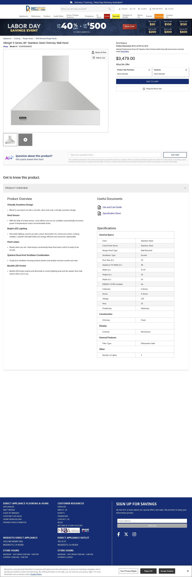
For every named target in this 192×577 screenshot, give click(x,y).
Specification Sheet (112, 213)
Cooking (17, 39)
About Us (140, 16)
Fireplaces (89, 16)
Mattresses (35, 16)
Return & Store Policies (70, 525)
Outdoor (47, 16)
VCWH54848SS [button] (25, 46)
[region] (96, 571)
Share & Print (100, 52)
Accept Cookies (167, 571)
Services (62, 506)
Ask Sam (175, 155)
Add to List (100, 58)
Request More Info (154, 89)
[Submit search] (110, 9)
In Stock (99, 16)
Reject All (148, 571)
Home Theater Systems (73, 16)
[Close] (188, 571)
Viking (5, 46)
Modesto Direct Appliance (20, 537)
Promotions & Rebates (14, 522)
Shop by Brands (11, 513)
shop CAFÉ (129, 26)
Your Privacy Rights (128, 571)
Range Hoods (28, 39)
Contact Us (169, 16)
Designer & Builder (127, 16)
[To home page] (36, 9)
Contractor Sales (12, 516)
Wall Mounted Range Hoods (46, 39)
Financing (159, 16)
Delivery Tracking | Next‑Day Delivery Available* (98, 2)
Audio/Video (58, 16)
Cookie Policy (36, 574)
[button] (119, 9)
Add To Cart (152, 81)
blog (60, 522)
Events (149, 16)
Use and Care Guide (112, 207)
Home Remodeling (12, 519)
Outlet (106, 16)
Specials (116, 16)
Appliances (23, 16)
